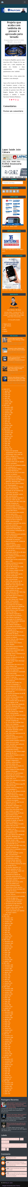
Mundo (5, 331)
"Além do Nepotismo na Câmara (10, 1139)
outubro (8, 411)
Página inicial (7, 324)
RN (4, 327)
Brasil (10, 42)
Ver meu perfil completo (14, 319)
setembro (9, 412)
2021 (6, 963)
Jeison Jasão (14, 307)
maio (7, 396)
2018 (6, 1034)
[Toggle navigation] (25, 2)
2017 (6, 1057)
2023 (6, 916)
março (8, 400)
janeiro (8, 403)
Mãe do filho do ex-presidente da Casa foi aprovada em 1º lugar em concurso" (13, 1145)
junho (7, 394)
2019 (6, 1010)
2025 (6, 405)
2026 (6, 389)
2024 (6, 429)
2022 (6, 939)
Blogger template (6, 1185)
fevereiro (8, 402)
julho (7, 393)
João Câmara (7, 326)
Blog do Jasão (9, 1182)
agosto (8, 391)
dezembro (9, 407)
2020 (6, 987)
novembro (9, 409)
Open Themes (16, 1185)
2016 (6, 1081)
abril (7, 398)
